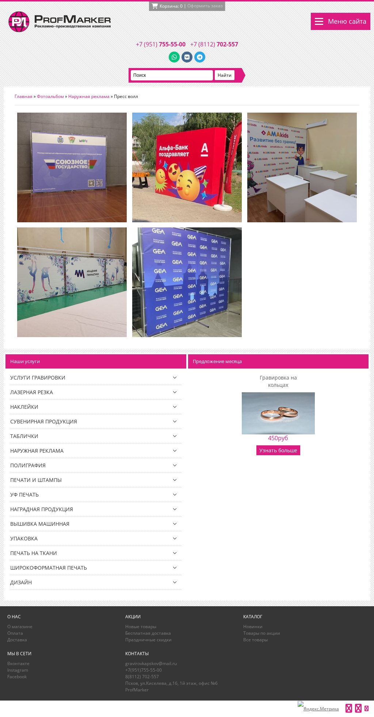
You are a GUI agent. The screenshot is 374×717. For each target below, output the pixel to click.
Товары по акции (261, 633)
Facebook (17, 676)
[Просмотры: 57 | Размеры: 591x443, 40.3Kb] (72, 335)
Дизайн (21, 582)
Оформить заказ (205, 6)
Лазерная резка (31, 392)
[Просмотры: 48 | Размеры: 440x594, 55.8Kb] (187, 221)
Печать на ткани (33, 553)
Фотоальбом (50, 96)
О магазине (20, 626)
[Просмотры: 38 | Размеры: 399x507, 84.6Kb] (187, 335)
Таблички (24, 436)
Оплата (15, 633)
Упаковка (24, 538)
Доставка (17, 640)
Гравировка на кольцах (278, 381)
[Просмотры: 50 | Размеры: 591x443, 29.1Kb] (72, 221)
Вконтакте (18, 663)
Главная (24, 96)
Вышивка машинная (39, 523)
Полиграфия (28, 465)
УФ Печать (24, 494)
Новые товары (140, 626)
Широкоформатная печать (48, 567)
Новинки (253, 626)
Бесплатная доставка (148, 633)
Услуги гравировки (37, 377)
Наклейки (24, 406)
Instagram (17, 670)
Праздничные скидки (148, 640)
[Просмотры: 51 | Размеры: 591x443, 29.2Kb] (302, 221)
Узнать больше (278, 450)
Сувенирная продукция (43, 421)
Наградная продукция (41, 509)
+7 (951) (161, 44)
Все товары (255, 640)
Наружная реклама (89, 96)
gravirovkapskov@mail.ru (151, 663)
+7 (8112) (214, 44)
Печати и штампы (36, 479)
